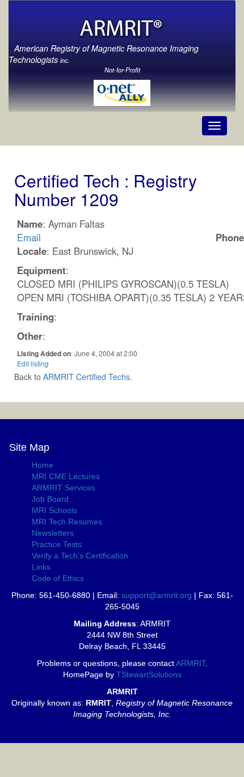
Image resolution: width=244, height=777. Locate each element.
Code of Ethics (58, 578)
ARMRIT (190, 663)
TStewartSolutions (149, 674)
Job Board (50, 498)
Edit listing (33, 363)
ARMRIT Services (63, 487)
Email (29, 237)
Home (42, 464)
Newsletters (53, 532)
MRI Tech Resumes (67, 521)
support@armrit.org (156, 595)
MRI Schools (54, 510)
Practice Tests (57, 544)
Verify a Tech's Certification (80, 555)
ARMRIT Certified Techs (86, 376)
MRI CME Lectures (66, 476)
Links (41, 566)
